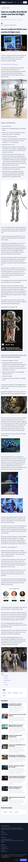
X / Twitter (5, 812)
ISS (5, 682)
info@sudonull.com (8, 839)
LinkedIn (11, 812)
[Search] (15, 2)
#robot (4, 695)
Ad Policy (3, 850)
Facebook (16, 812)
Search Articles (4, 834)
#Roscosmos (15, 692)
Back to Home (6, 8)
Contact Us (3, 832)
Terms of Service (4, 848)
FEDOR (6, 675)
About (2, 831)
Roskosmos (8, 680)
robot (6, 684)
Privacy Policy (4, 846)
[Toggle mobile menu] (21, 2)
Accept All (23, 859)
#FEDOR (4, 692)
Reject (16, 859)
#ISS (21, 692)
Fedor (6, 678)
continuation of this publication (10, 64)
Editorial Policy (4, 851)
